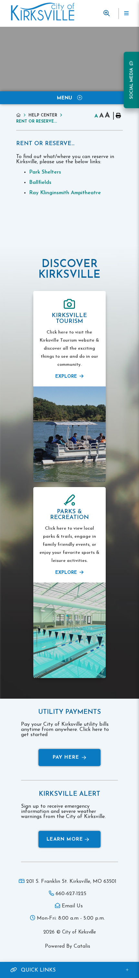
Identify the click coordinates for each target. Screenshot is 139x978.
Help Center (42, 115)
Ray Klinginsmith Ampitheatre (65, 192)
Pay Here (66, 757)
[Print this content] (118, 116)
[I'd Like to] (106, 13)
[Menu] (126, 13)
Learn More (65, 839)
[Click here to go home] (22, 115)
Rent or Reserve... (36, 122)
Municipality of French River (42, 12)
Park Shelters (45, 172)
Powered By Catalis (67, 946)
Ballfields (40, 182)
